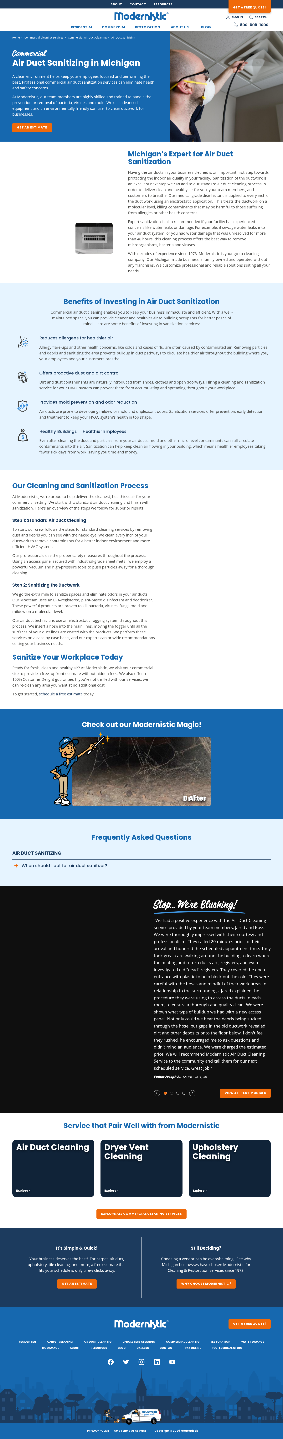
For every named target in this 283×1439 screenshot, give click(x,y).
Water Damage (252, 1342)
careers (142, 1348)
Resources (163, 4)
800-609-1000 (254, 25)
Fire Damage (50, 1348)
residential (27, 1342)
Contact (138, 4)
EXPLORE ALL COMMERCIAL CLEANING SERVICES (141, 1214)
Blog (206, 27)
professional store (227, 1348)
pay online (193, 1348)
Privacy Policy (98, 1431)
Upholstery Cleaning (138, 1342)
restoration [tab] (147, 27)
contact (167, 1348)
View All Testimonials (245, 1093)
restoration (220, 1342)
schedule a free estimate (61, 693)
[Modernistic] (141, 17)
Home (16, 37)
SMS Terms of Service (130, 1431)
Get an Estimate (32, 127)
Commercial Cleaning (183, 1342)
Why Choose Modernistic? (206, 1284)
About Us (180, 27)
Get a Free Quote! (249, 7)
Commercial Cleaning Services (43, 37)
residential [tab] (82, 27)
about (75, 1348)
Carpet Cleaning (60, 1342)
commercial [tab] (114, 27)
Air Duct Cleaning (98, 1342)
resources (99, 1348)
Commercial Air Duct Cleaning (87, 37)
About (116, 4)
